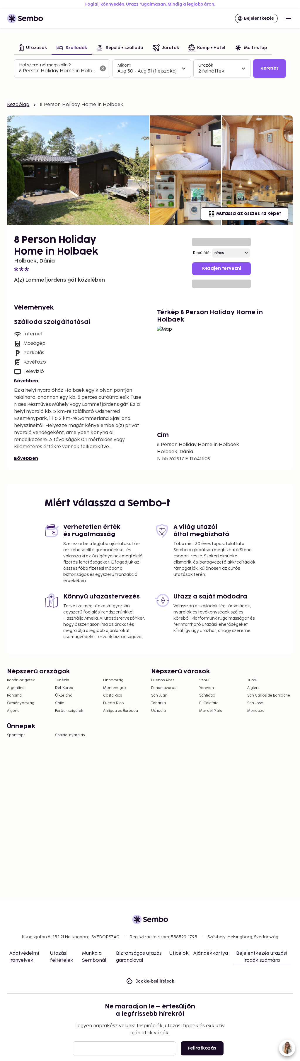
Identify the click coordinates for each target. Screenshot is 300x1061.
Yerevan (206, 688)
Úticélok (179, 953)
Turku (252, 680)
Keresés (269, 68)
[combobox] (57, 71)
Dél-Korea (64, 688)
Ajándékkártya (210, 953)
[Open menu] (288, 18)
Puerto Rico (113, 703)
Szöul (204, 680)
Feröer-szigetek (69, 711)
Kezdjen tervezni (221, 268)
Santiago (207, 695)
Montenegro (114, 688)
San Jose (255, 703)
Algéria (13, 711)
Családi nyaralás (70, 735)
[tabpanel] (150, 68)
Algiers (253, 688)
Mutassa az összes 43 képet (248, 214)
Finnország (113, 680)
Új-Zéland (63, 695)
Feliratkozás (202, 1048)
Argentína (16, 688)
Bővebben (26, 381)
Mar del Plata (210, 711)
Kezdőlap (18, 104)
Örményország (20, 703)
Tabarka (158, 703)
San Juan (159, 695)
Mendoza (256, 711)
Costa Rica (112, 695)
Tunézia (62, 680)
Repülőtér (202, 253)
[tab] (33, 48)
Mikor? (124, 65)
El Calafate (209, 703)
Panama (14, 695)
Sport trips (16, 735)
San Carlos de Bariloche (268, 695)
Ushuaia (158, 711)
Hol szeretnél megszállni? (45, 65)
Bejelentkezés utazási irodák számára (261, 957)
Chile (59, 703)
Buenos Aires (162, 680)
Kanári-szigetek (21, 680)
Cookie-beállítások (154, 981)
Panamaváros (163, 688)
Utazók (205, 65)
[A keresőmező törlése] (102, 68)
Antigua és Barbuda (120, 711)
